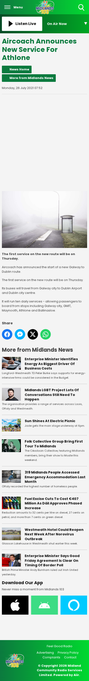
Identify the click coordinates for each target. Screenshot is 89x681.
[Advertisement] (44, 142)
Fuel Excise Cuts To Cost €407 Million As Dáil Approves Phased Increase (53, 503)
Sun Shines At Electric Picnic (50, 421)
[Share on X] (33, 334)
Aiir (76, 675)
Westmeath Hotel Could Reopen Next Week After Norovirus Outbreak (54, 534)
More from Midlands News (31, 78)
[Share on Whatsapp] (45, 334)
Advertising (45, 652)
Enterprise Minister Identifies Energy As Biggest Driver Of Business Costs (51, 364)
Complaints (51, 657)
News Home (19, 69)
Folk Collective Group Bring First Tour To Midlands (54, 444)
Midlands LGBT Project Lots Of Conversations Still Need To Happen (52, 395)
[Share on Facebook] (7, 334)
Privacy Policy (68, 652)
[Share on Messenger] (20, 334)
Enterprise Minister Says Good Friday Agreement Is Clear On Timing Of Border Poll (52, 560)
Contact (70, 657)
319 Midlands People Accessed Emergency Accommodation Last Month (55, 477)
